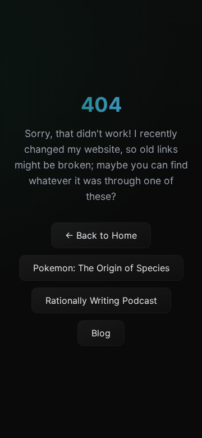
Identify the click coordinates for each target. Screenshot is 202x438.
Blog (101, 333)
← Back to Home (101, 235)
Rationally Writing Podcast (101, 300)
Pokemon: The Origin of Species (101, 267)
